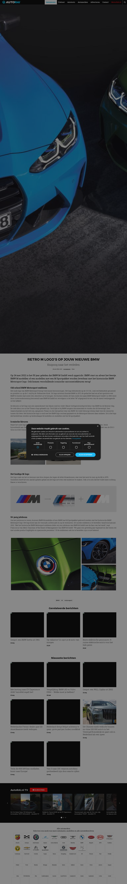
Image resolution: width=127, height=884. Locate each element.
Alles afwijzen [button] (64, 455)
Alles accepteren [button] (85, 455)
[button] (39, 455)
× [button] (97, 426)
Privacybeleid (76, 438)
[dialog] (63, 442)
